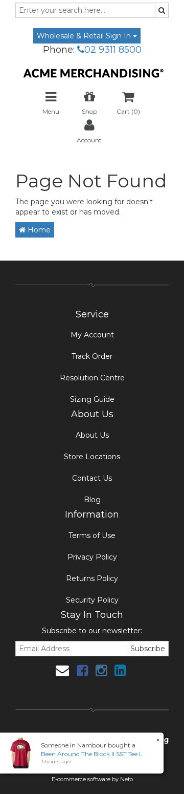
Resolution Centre (92, 377)
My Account (92, 334)
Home (38, 229)
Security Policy (92, 600)
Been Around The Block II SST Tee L (92, 754)
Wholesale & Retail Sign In (85, 35)
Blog (92, 499)
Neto (126, 779)
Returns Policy (92, 578)
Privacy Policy (92, 557)
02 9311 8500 (113, 49)
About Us (92, 435)
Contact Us (92, 478)
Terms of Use (92, 535)
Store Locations (92, 456)
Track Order (92, 356)
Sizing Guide (92, 399)
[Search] (162, 10)
